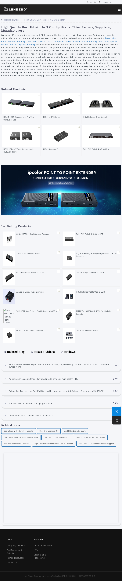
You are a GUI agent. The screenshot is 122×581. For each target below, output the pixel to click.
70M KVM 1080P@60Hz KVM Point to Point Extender (93, 312)
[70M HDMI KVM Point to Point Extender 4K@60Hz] (9, 316)
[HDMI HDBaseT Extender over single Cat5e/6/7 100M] (21, 135)
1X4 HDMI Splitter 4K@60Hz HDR (90, 273)
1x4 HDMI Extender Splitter (87, 330)
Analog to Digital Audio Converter (30, 292)
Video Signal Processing (40, 556)
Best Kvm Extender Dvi (48, 431)
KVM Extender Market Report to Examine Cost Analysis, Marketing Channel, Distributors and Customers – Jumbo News (60, 365)
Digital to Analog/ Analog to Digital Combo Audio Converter (96, 254)
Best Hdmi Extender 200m (75, 431)
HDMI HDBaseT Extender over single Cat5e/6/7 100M (18, 150)
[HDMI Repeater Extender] (61, 135)
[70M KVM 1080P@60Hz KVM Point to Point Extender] (69, 316)
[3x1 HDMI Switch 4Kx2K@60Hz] (101, 135)
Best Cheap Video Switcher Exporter (18, 431)
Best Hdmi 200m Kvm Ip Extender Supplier (96, 444)
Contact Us (91, 2)
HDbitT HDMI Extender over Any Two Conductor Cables (18, 118)
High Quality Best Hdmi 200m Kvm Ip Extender (54, 444)
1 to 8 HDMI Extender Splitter (28, 253)
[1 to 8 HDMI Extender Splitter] (9, 258)
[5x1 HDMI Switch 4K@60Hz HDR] (9, 277)
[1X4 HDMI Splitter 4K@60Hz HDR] (69, 277)
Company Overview (16, 545)
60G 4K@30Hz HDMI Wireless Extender (32, 234)
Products (38, 539)
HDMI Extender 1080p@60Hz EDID (90, 292)
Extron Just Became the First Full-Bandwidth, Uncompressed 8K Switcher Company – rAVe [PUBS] (56, 391)
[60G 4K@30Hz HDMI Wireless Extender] (9, 238)
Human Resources (15, 558)
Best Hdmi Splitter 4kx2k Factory (57, 437)
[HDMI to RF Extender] (61, 103)
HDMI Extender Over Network (95, 117)
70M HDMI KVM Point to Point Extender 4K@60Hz (36, 311)
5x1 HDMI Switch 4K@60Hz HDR (30, 273)
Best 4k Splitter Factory (22, 44)
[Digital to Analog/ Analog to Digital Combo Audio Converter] (69, 258)
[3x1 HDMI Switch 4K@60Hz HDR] (69, 238)
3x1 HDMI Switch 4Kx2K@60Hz (96, 149)
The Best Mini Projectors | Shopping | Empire (30, 403)
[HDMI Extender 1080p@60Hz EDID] (69, 296)
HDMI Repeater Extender (53, 149)
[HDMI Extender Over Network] (101, 103)
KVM (36, 550)
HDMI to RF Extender (52, 117)
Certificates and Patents (14, 551)
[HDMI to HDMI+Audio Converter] (9, 335)
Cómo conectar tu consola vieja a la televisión (31, 415)
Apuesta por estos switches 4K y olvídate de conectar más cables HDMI (44, 379)
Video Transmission (43, 545)
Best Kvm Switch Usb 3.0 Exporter (45, 41)
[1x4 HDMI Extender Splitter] (69, 335)
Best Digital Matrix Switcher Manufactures (21, 437)
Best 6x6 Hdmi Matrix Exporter (16, 444)
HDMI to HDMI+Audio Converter (29, 330)
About (10, 539)
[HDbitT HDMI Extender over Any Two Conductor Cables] (21, 103)
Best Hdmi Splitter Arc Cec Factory (90, 437)
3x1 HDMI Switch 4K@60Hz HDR (89, 234)
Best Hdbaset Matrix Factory (81, 41)
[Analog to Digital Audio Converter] (9, 296)
